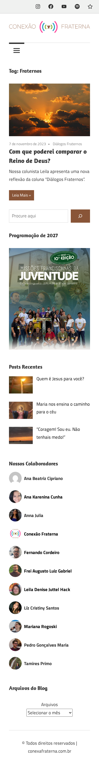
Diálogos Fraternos (67, 144)
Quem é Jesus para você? (60, 378)
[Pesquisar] (80, 216)
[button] (49, 299)
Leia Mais (20, 195)
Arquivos (49, 704)
